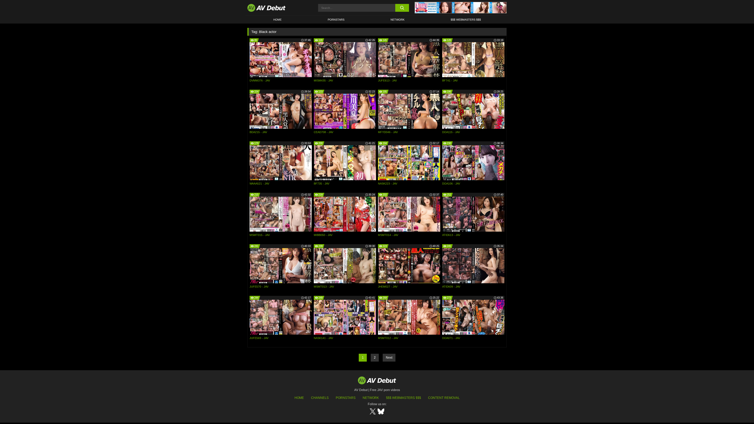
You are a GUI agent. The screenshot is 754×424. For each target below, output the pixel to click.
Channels (320, 397)
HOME (277, 19)
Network (397, 19)
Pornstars (336, 19)
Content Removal (444, 397)
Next (389, 357)
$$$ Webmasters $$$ (466, 19)
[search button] (402, 8)
